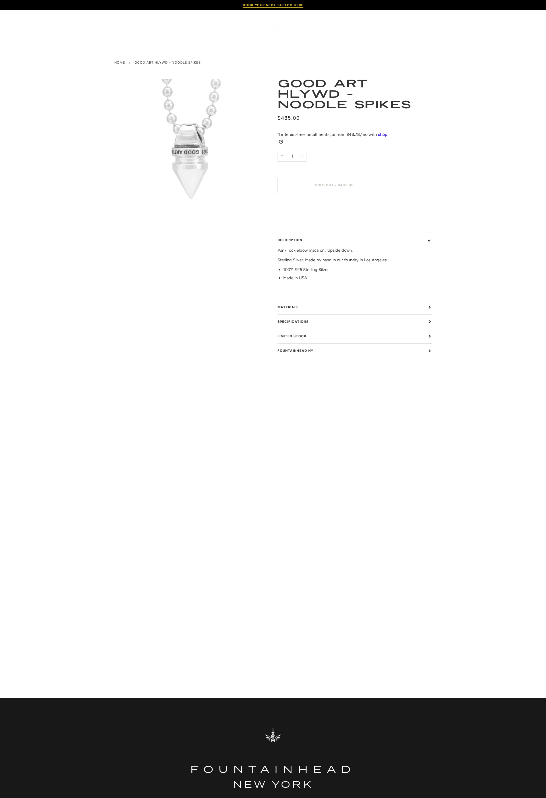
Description (290, 240)
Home (119, 63)
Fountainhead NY (295, 351)
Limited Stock (292, 336)
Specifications (293, 322)
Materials (288, 307)
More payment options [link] (298, 220)
